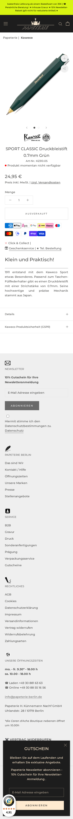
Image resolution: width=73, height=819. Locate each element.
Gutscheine (13, 565)
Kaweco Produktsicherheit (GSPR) (27, 326)
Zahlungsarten (15, 641)
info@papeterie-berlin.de (23, 697)
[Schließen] (65, 745)
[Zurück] (26, 128)
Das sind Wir (14, 463)
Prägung (11, 552)
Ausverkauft (36, 213)
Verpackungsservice (19, 558)
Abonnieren (36, 805)
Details (9, 314)
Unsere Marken (16, 483)
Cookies (10, 601)
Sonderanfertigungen (21, 545)
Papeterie (10, 38)
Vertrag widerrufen (19, 628)
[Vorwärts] (46, 128)
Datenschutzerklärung (21, 608)
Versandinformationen (21, 621)
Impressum (13, 614)
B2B (8, 525)
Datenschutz (14, 430)
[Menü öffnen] (6, 23)
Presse (10, 489)
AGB (8, 594)
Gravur (9, 532)
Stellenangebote (17, 496)
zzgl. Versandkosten (45, 182)
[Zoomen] (64, 58)
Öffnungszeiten (16, 476)
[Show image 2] (39, 128)
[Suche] (60, 23)
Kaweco (27, 38)
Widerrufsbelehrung (20, 634)
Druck (9, 538)
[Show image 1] (34, 128)
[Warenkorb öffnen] (67, 24)
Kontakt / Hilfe (15, 469)
